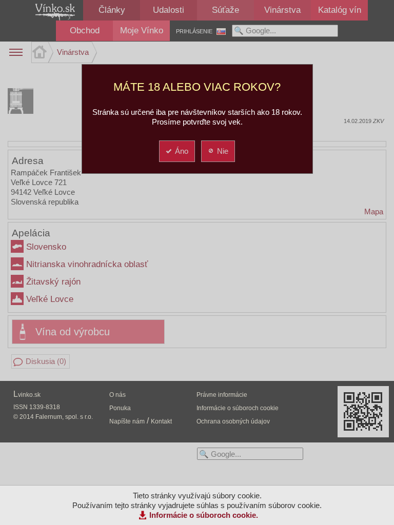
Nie (222, 151)
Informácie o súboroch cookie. (203, 515)
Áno (181, 151)
